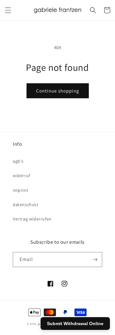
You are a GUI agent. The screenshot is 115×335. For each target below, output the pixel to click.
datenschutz (26, 204)
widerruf (21, 175)
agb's (18, 161)
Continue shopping (57, 91)
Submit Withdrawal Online (75, 323)
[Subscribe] (95, 259)
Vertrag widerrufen (32, 219)
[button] (8, 10)
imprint (20, 190)
